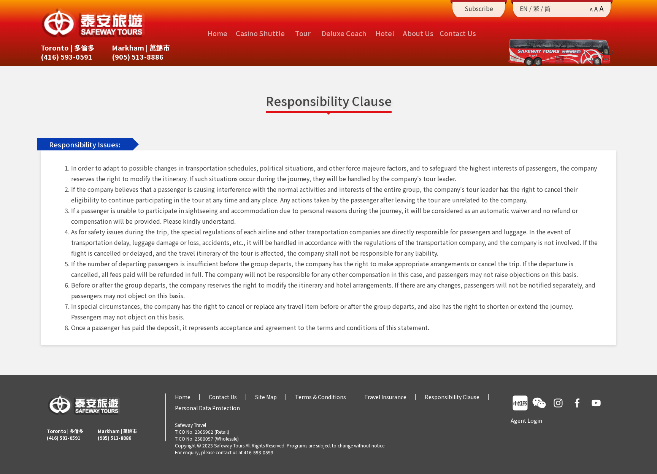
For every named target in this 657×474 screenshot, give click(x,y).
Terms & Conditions (320, 397)
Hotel (384, 33)
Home (217, 33)
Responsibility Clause (452, 397)
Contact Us (458, 33)
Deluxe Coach (344, 33)
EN (524, 8)
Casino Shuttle (260, 33)
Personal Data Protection (207, 408)
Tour (303, 33)
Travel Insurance (385, 397)
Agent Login (526, 420)
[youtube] (596, 402)
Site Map (266, 397)
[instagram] (558, 402)
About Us (418, 33)
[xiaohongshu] (520, 402)
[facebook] (577, 402)
